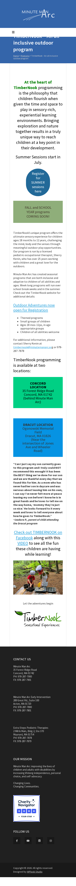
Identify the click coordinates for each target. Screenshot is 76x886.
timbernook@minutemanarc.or (32, 347)
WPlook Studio (34, 871)
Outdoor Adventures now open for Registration (34, 307)
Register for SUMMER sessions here (38, 182)
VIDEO (22, 543)
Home (16, 55)
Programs (25, 55)
